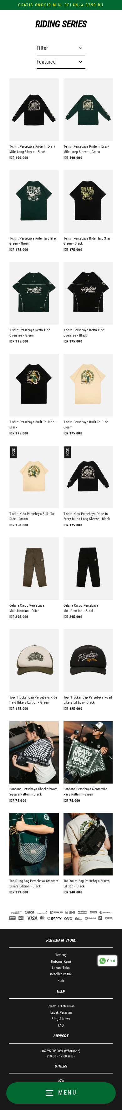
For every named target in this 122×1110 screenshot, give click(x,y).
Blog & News (61, 1019)
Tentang (60, 955)
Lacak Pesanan (61, 1013)
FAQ (61, 1025)
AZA (61, 1081)
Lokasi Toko (61, 968)
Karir (61, 981)
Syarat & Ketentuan (61, 1006)
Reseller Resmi (61, 974)
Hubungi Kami (61, 962)
